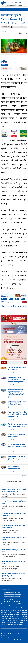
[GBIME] (14, 302)
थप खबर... (24, 476)
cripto (11, 299)
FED (18, 299)
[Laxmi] (14, 27)
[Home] (14, 2)
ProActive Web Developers (19, 640)
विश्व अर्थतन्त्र (4, 31)
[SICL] (14, 323)
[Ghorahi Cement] (4, 133)
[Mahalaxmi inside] (14, 347)
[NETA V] (14, 5)
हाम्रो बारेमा (6, 633)
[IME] (14, 318)
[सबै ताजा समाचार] (25, 362)
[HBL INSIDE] (14, 329)
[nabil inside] (14, 62)
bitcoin (4, 299)
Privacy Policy (16, 633)
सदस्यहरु (5, 636)
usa (24, 299)
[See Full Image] (14, 47)
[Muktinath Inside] (14, 133)
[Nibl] (14, 295)
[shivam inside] (23, 133)
